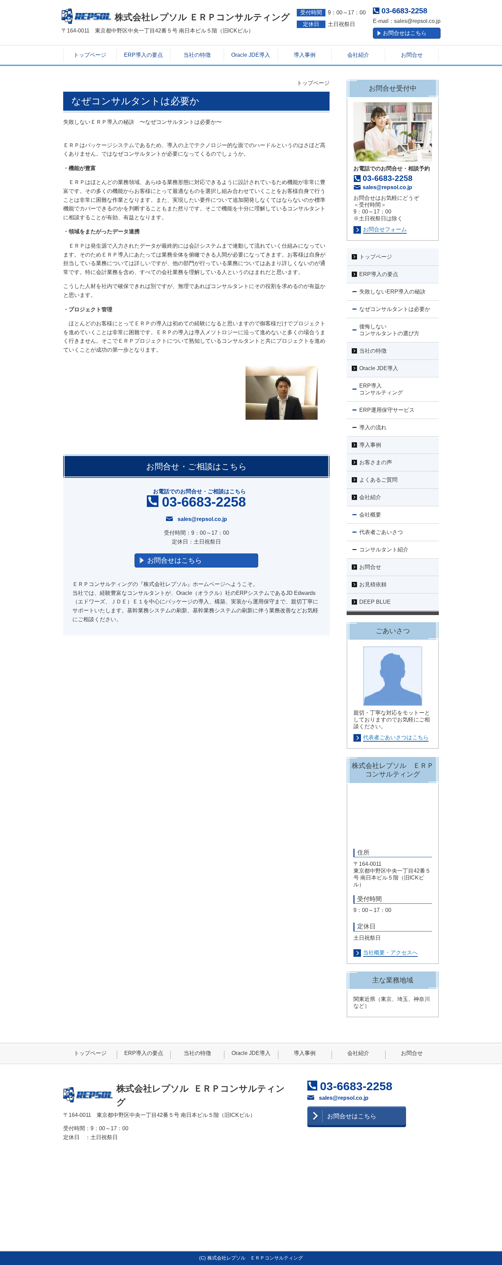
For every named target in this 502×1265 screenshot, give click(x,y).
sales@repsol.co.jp (417, 21)
